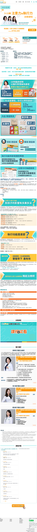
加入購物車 (32, 30)
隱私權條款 (1, 520)
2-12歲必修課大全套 (26, 39)
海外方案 (9, 47)
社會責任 (11, 520)
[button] (18, 310)
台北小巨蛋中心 (21, 520)
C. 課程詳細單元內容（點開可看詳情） (8, 310)
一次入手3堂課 (26, 37)
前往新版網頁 (2, 0)
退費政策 (11, 519)
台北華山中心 (21, 519)
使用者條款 (1, 519)
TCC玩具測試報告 (34, 136)
